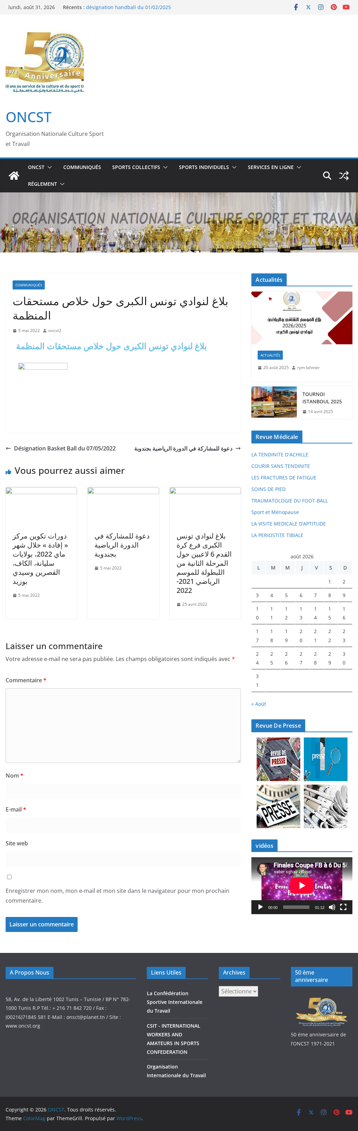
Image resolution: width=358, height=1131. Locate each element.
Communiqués (82, 167)
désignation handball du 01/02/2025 (128, 7)
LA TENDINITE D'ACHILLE (279, 454)
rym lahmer (308, 367)
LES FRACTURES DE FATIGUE (283, 477)
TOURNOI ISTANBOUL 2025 (322, 398)
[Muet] (332, 907)
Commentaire (26, 680)
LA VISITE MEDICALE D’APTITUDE (288, 523)
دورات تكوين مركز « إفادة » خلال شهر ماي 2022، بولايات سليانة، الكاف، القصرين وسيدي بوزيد (40, 558)
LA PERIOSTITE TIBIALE (277, 535)
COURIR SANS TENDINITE (280, 466)
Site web (17, 843)
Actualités (270, 355)
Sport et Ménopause (275, 512)
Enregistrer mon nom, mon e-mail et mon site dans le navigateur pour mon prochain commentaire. (117, 896)
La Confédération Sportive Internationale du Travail (174, 1002)
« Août (258, 703)
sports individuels (204, 167)
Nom (14, 775)
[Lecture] (260, 907)
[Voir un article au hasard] (344, 175)
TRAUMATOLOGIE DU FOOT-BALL (289, 500)
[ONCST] (14, 175)
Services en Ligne (271, 167)
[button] (48, 167)
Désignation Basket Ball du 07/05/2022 (65, 448)
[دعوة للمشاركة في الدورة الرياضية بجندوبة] (123, 492)
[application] (301, 885)
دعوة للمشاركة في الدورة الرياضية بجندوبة (183, 448)
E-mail (16, 809)
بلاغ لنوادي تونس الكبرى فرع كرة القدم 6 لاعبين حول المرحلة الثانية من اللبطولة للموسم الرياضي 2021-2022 (204, 563)
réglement (42, 184)
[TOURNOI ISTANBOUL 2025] (274, 403)
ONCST (28, 116)
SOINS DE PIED (268, 489)
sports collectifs (136, 167)
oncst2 (54, 330)
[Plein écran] (343, 907)
